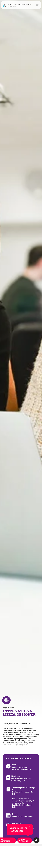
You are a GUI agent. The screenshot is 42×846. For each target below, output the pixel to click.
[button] (29, 827)
